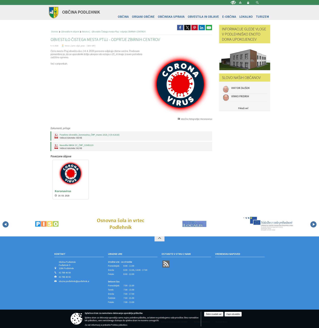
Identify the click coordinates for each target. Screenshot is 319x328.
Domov (54, 31)
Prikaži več (243, 108)
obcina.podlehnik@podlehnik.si (74, 281)
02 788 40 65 (65, 277)
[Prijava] (248, 2)
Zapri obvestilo (233, 314)
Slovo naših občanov (241, 77)
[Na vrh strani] (159, 238)
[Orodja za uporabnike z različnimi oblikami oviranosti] (233, 3)
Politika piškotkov (119, 325)
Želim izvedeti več (214, 314)
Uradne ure (115, 253)
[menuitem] (123, 16)
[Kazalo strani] (240, 2)
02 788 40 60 (65, 272)
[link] (180, 27)
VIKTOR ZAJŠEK (240, 88)
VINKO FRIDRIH (240, 96)
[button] (257, 2)
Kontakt (59, 253)
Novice (85, 31)
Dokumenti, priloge (60, 128)
